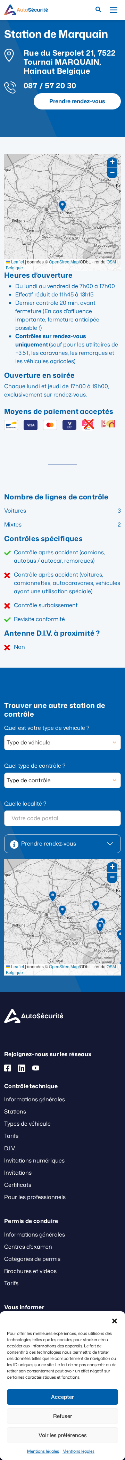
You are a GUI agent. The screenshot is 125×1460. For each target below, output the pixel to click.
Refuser (62, 1416)
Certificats (17, 1185)
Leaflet (17, 261)
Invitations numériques (34, 1160)
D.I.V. (10, 1148)
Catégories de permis (32, 1259)
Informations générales (34, 1099)
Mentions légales (43, 1451)
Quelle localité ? (25, 803)
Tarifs (11, 1136)
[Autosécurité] (26, 10)
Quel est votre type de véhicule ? (46, 728)
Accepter (62, 1397)
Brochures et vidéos (30, 1271)
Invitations (18, 1172)
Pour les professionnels (35, 1197)
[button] (114, 1319)
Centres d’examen (28, 1246)
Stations (15, 1111)
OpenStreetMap (64, 261)
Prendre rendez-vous (77, 101)
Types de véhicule (27, 1123)
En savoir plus (17, 871)
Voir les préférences (63, 1435)
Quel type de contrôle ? (34, 765)
